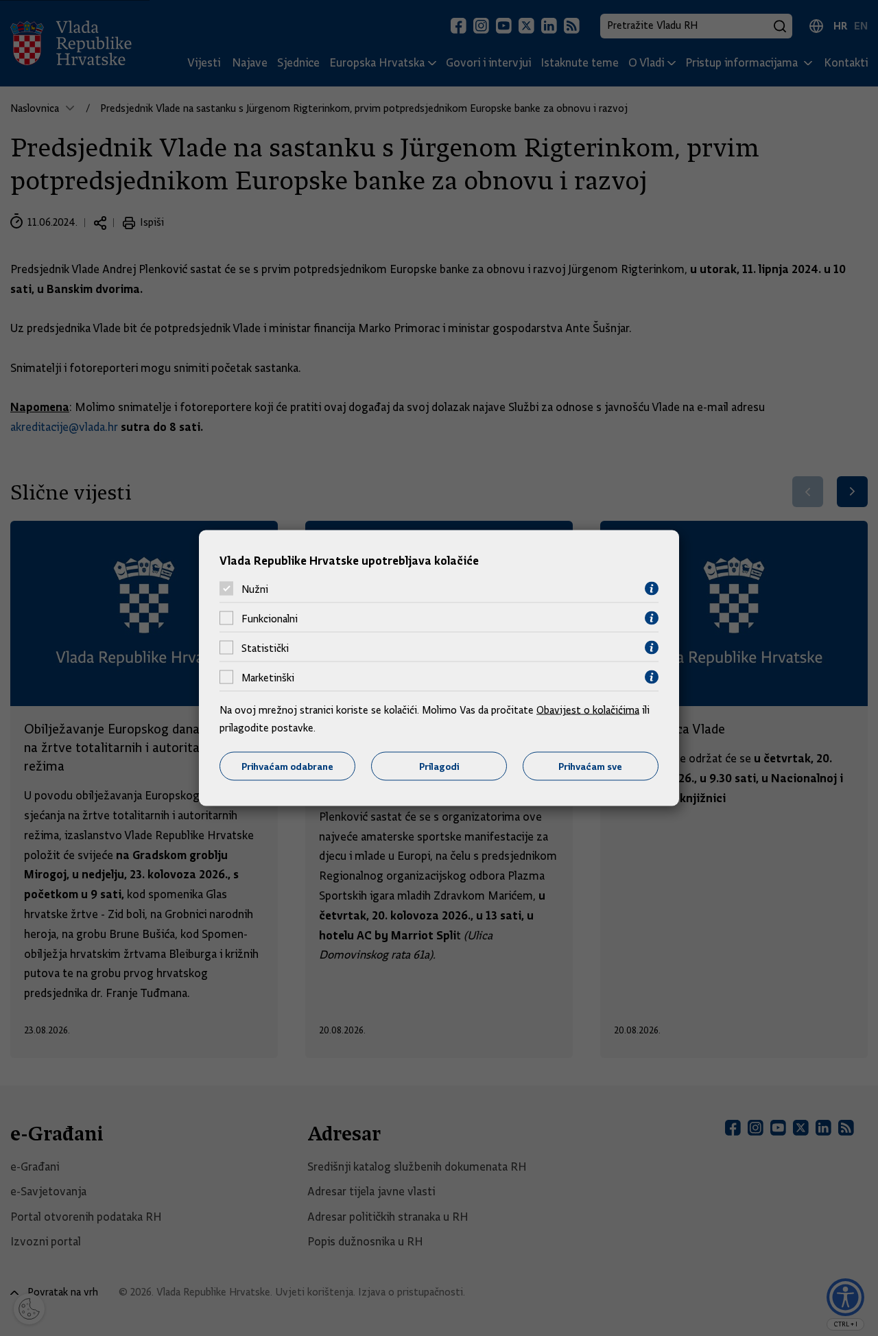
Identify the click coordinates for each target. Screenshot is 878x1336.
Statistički (265, 648)
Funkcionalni (269, 618)
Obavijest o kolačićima (587, 710)
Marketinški (267, 677)
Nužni (254, 589)
